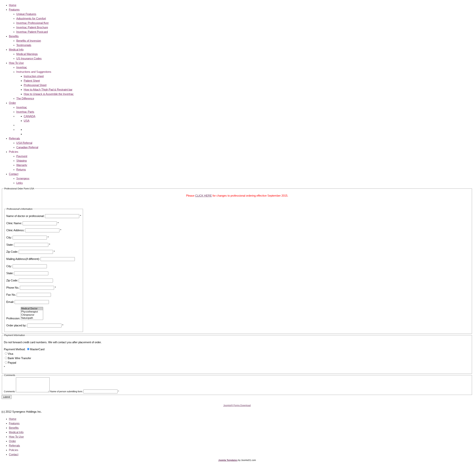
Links (19, 182)
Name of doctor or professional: (25, 216)
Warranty (21, 165)
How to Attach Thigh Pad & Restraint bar (48, 89)
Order (12, 102)
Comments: (9, 391)
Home (12, 5)
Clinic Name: (14, 223)
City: (9, 237)
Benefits (14, 36)
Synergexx (22, 178)
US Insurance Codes (29, 58)
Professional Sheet (35, 85)
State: (9, 244)
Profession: (13, 318)
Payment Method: (14, 349)
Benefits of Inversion (28, 40)
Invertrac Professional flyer (32, 22)
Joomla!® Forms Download (237, 405)
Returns (21, 169)
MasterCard (37, 349)
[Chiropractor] (32, 315)
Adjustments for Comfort (31, 18)
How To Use (16, 62)
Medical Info (16, 49)
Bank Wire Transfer (19, 358)
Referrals (14, 138)
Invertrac (21, 67)
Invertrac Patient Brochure (32, 27)
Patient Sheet (32, 80)
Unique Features (26, 14)
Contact (13, 174)
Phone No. (12, 287)
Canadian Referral (27, 147)
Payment (21, 156)
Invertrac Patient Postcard (32, 31)
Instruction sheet (34, 76)
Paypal (12, 362)
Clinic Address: (15, 230)
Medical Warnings (27, 54)
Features (14, 9)
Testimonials (23, 45)
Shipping (21, 160)
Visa (10, 353)
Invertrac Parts (25, 111)
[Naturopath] (32, 318)
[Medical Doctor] (32, 308)
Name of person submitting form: (66, 391)
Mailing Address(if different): (23, 259)
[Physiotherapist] (32, 311)
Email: (10, 301)
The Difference (25, 98)
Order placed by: (16, 325)
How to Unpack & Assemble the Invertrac (49, 94)
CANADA (29, 116)
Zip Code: (12, 251)
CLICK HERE (203, 195)
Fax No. (11, 294)
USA (26, 120)
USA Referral (24, 142)
